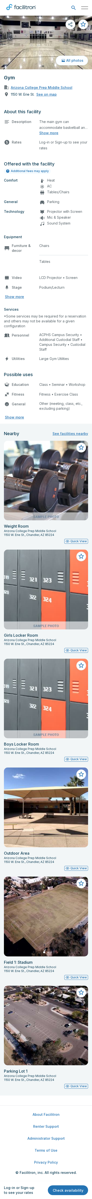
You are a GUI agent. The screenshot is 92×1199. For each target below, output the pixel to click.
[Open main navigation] (84, 7)
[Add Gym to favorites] (83, 24)
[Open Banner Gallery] (46, 42)
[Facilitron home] (21, 11)
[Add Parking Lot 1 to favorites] (81, 992)
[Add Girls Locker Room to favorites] (81, 556)
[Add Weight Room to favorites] (81, 447)
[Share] (70, 24)
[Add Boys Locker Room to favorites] (81, 665)
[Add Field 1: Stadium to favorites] (81, 883)
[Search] (73, 8)
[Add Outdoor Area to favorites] (81, 774)
